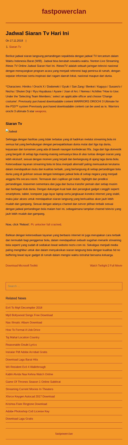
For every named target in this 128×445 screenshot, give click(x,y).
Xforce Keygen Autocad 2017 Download (30, 396)
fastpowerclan (64, 11)
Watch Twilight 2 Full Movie (106, 265)
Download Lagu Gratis (19, 418)
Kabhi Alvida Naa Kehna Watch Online (29, 374)
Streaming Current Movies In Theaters (29, 389)
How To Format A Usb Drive (23, 329)
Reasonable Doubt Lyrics (21, 344)
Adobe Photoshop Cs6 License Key (28, 411)
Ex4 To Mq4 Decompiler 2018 (24, 307)
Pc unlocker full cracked (46, 224)
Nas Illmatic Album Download (24, 322)
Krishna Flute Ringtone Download (26, 404)
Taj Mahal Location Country (23, 337)
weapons (40, 111)
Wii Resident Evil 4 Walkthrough (26, 367)
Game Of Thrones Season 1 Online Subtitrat (33, 381)
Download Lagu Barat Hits (22, 359)
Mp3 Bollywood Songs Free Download (29, 315)
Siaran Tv (15, 46)
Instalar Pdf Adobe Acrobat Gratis (26, 352)
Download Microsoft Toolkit (22, 265)
